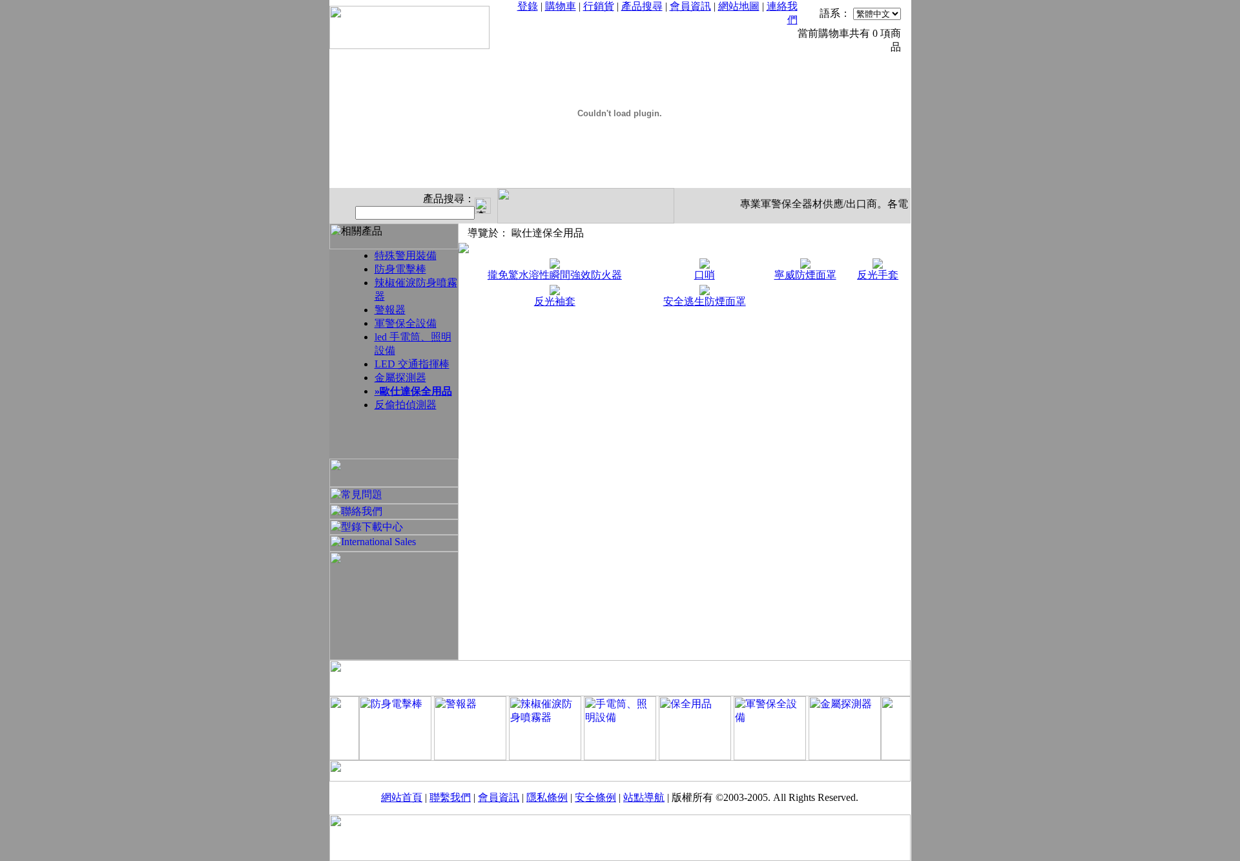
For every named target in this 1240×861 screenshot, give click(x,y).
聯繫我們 (450, 797)
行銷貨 (598, 6)
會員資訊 (690, 6)
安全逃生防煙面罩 (704, 301)
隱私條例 (547, 797)
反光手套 (877, 274)
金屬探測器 (400, 377)
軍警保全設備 (406, 323)
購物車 (560, 6)
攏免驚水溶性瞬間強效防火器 (555, 274)
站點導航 (644, 797)
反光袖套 (554, 301)
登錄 (527, 6)
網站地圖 (739, 6)
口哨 (704, 274)
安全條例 (595, 797)
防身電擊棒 (400, 269)
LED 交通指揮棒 (412, 363)
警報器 (390, 309)
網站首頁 (401, 797)
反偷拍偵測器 (406, 404)
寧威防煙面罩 (805, 274)
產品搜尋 (642, 6)
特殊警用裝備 (406, 255)
